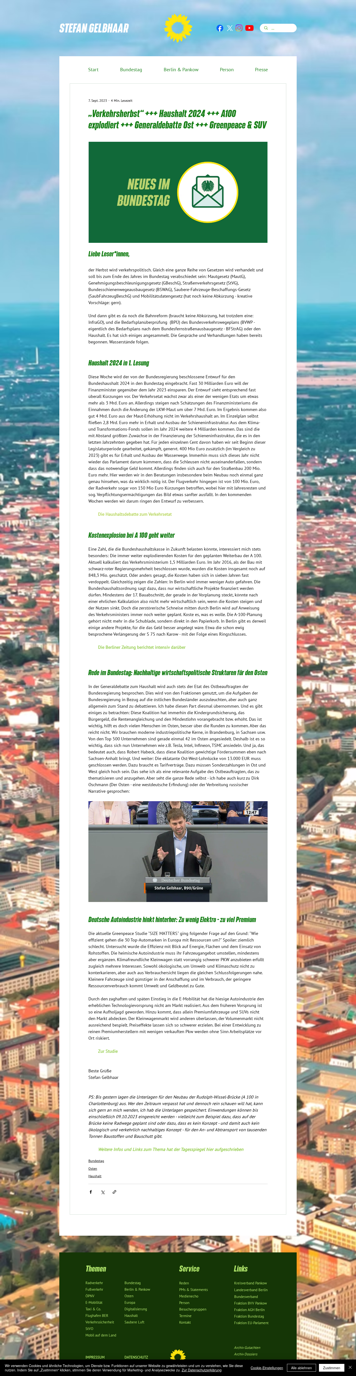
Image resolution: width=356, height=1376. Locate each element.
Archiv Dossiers (245, 1354)
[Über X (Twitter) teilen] (102, 1192)
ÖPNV (89, 1296)
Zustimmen (331, 1367)
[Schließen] (350, 1367)
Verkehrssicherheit (99, 1322)
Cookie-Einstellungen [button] (267, 1367)
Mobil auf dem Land (100, 1335)
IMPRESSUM (95, 1357)
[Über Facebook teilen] (90, 1192)
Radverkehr (94, 1283)
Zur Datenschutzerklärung (202, 1370)
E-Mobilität (93, 1302)
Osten (92, 1169)
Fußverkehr (94, 1289)
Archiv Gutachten (247, 1347)
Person (184, 1303)
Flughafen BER (96, 1315)
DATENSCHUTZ (136, 1357)
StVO (89, 1329)
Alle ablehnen (301, 1367)
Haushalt (94, 1176)
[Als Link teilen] (114, 1192)
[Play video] (178, 851)
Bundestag (96, 1161)
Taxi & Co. (93, 1309)
